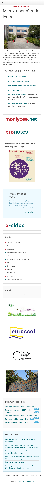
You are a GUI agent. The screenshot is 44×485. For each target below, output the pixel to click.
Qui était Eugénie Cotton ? (17, 77)
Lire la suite (29, 212)
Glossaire (34, 475)
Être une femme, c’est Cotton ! (16, 462)
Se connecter (22, 479)
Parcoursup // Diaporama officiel (16, 419)
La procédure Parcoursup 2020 (16, 422)
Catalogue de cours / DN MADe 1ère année (20, 407)
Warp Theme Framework (26, 481)
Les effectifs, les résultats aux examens (22, 86)
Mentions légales (12, 475)
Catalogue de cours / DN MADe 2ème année (21, 416)
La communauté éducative (18, 95)
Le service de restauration (17, 104)
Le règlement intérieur (16, 90)
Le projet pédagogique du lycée (19, 81)
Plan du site (25, 475)
